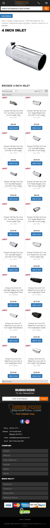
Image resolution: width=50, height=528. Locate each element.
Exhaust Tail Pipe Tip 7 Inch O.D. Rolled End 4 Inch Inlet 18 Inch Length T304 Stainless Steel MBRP (36, 255)
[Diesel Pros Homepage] (21, 3)
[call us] (39, 3)
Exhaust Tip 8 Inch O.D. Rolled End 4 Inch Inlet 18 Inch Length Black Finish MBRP (13, 362)
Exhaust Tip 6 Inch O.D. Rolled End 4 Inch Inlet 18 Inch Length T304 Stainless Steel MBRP (13, 326)
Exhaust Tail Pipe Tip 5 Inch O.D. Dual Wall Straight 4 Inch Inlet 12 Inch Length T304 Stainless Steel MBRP (13, 184)
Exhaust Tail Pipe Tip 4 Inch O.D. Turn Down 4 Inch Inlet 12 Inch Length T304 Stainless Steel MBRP (13, 114)
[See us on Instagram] (27, 421)
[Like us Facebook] (22, 421)
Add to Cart (13, 128)
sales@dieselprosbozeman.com (19, 438)
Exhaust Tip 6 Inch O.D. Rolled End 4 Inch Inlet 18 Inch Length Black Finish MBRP (36, 291)
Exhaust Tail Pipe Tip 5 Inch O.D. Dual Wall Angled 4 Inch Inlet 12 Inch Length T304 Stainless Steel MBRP (36, 149)
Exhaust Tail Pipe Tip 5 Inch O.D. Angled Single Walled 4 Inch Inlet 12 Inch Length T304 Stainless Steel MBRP (13, 149)
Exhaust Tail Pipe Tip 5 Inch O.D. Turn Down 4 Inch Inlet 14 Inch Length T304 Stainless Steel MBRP (13, 220)
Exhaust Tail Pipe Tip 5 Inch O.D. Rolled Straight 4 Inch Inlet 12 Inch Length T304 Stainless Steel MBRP (36, 184)
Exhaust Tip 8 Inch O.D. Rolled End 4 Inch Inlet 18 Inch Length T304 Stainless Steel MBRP (36, 362)
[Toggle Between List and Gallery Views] (45, 91)
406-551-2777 (13, 428)
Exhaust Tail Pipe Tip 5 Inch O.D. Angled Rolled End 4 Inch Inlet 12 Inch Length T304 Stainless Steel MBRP (36, 114)
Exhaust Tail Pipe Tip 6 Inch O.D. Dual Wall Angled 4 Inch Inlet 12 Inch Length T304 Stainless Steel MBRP (13, 255)
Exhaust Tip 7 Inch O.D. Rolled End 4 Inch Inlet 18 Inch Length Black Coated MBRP (36, 326)
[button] (25, 8)
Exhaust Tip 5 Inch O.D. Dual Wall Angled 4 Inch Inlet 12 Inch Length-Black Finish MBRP (13, 291)
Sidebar (8, 16)
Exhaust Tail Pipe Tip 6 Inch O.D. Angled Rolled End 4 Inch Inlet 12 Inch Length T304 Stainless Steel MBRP (36, 220)
